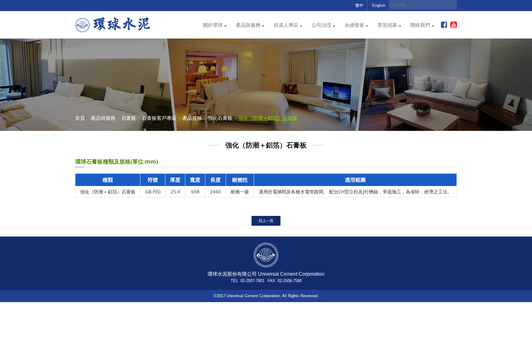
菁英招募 (387, 25)
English (378, 5)
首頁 (80, 118)
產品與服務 (248, 25)
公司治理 (321, 25)
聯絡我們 (420, 25)
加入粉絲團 (444, 25)
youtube (453, 25)
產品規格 (192, 118)
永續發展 (354, 25)
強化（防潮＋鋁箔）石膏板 (267, 118)
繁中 (359, 5)
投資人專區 (286, 25)
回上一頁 (266, 220)
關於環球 (213, 25)
